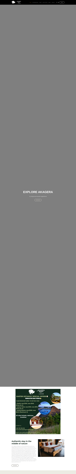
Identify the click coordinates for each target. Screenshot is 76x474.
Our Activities (45, 2)
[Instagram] (56, 2)
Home (30, 2)
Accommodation (35, 2)
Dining (40, 2)
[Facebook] (58, 2)
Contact (53, 2)
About (49, 2)
